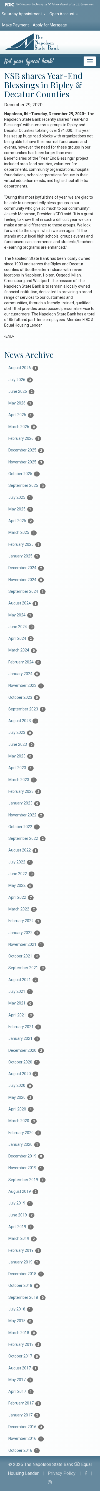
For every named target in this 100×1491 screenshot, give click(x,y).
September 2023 (26, 709)
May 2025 (19, 509)
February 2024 (23, 662)
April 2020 (20, 1109)
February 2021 (23, 1027)
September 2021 (26, 968)
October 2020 (23, 1062)
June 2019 (20, 1215)
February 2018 (23, 1344)
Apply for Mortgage (50, 25)
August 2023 (22, 721)
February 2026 (23, 438)
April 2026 (20, 415)
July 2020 (19, 1085)
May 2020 (19, 1097)
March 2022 (21, 909)
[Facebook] (86, 1473)
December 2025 (25, 450)
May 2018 (19, 1321)
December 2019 (25, 1156)
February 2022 (23, 921)
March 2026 (21, 426)
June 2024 (20, 626)
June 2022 (20, 874)
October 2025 (23, 474)
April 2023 (20, 768)
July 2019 (19, 1203)
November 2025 (25, 462)
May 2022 (19, 885)
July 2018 (19, 1309)
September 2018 (26, 1297)
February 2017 (23, 1403)
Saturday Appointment (22, 14)
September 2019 (26, 1180)
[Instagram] (50, 1482)
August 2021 (22, 979)
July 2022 (19, 862)
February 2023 (23, 791)
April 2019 (20, 1227)
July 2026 (19, 379)
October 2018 (23, 1285)
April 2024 (20, 638)
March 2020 (21, 1121)
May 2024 (19, 615)
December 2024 (25, 568)
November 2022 (25, 815)
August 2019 (22, 1191)
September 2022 (26, 838)
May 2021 (19, 1003)
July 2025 (19, 497)
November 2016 (25, 1438)
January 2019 (23, 1262)
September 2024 (26, 591)
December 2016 (25, 1427)
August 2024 (22, 603)
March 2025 (21, 532)
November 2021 (25, 944)
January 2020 (23, 1144)
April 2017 (20, 1391)
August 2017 (22, 1368)
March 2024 (21, 650)
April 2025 (20, 521)
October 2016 (23, 1450)
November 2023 (25, 685)
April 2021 (20, 1015)
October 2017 (23, 1356)
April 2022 (20, 897)
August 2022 (22, 850)
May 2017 (19, 1380)
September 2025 (26, 485)
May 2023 (19, 756)
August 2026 (22, 368)
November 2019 (25, 1168)
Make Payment (15, 25)
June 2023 (20, 744)
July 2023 (19, 732)
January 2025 (23, 556)
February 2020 (23, 1132)
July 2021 (19, 991)
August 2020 (22, 1074)
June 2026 (20, 391)
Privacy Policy (62, 1473)
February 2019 (23, 1250)
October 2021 (23, 956)
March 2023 (21, 779)
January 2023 (23, 803)
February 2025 (23, 544)
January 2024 (23, 674)
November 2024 (25, 579)
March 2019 (21, 1238)
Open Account (62, 14)
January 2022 (23, 932)
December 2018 (25, 1274)
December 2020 (25, 1050)
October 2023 (23, 697)
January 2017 (23, 1415)
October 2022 (23, 827)
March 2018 (21, 1332)
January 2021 (23, 1038)
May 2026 (19, 403)
